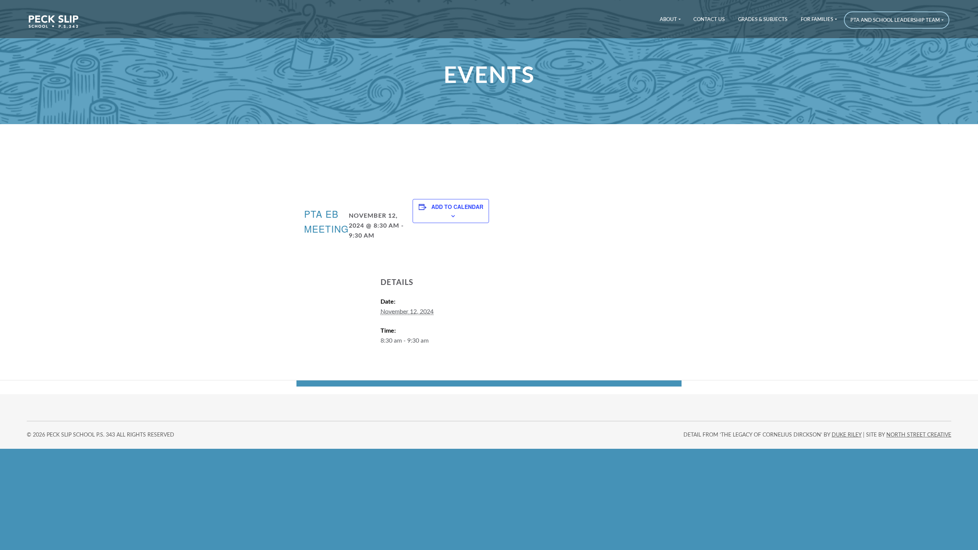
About (668, 19)
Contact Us (709, 19)
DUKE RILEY (846, 435)
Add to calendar (457, 206)
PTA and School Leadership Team (895, 20)
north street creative (918, 435)
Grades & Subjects (762, 19)
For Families (817, 19)
